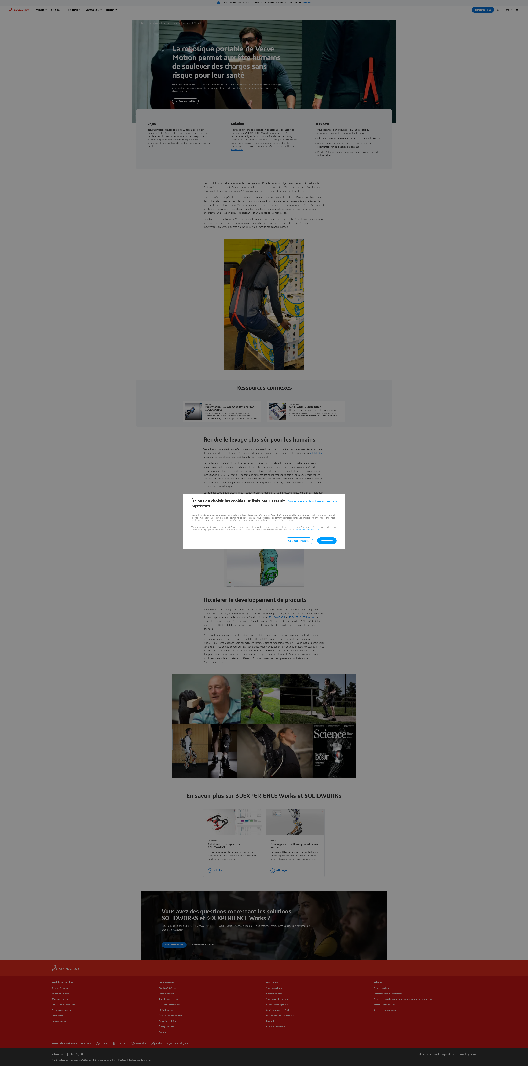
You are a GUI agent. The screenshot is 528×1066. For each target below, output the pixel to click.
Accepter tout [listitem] (327, 541)
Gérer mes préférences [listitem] (298, 541)
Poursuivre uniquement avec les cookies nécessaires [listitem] (312, 501)
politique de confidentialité (306, 530)
